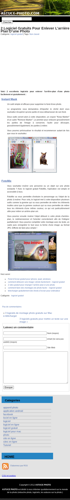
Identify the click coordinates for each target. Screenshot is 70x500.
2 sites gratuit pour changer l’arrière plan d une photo (31, 285)
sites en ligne (10, 441)
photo (6, 435)
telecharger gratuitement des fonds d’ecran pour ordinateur (34, 291)
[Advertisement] (35, 65)
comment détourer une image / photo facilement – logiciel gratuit (36, 282)
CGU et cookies (9, 476)
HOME (9, 456)
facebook (8, 414)
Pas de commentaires (11, 307)
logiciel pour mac (12, 431)
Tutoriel (7, 445)
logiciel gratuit (16, 34)
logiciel (6, 421)
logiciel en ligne (11, 424)
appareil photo (10, 407)
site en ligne (9, 438)
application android (13, 411)
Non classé (34, 34)
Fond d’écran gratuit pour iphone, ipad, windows (29, 279)
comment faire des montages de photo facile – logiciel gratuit (35, 288)
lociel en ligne (10, 417)
